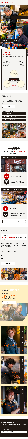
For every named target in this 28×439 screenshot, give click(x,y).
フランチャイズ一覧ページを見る (14, 221)
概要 (2, 258)
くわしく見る (8, 263)
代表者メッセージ (5, 251)
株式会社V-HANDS (7, 422)
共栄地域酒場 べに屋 (10, 117)
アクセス (16, 255)
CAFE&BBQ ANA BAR (11, 120)
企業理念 (3, 255)
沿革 (15, 251)
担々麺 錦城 (7, 114)
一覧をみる (8, 106)
